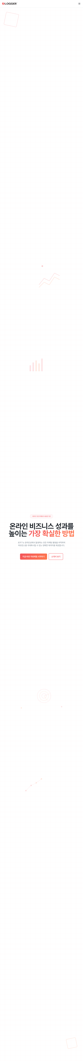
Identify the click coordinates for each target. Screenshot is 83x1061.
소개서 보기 (55, 556)
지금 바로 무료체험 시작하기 (33, 556)
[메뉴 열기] (79, 4)
